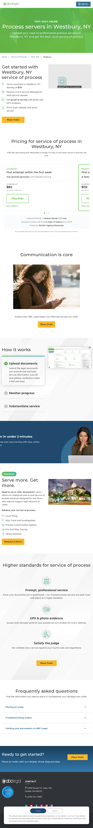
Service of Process (19, 57)
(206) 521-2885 (34, 796)
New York (35, 57)
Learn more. (71, 816)
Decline (55, 811)
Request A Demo (13, 542)
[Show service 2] (46, 213)
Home (4, 57)
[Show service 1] (44, 213)
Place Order (13, 120)
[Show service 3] (48, 213)
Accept (38, 811)
